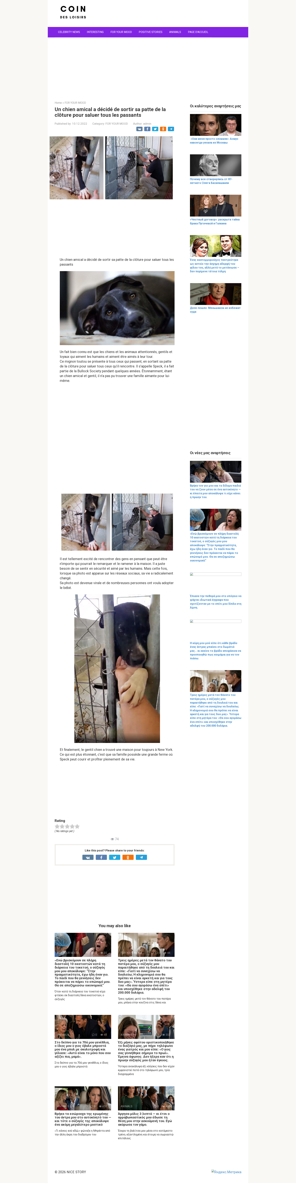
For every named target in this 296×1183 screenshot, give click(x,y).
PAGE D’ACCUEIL (198, 32)
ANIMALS (175, 32)
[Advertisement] (148, 67)
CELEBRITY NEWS (69, 32)
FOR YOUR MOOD (121, 32)
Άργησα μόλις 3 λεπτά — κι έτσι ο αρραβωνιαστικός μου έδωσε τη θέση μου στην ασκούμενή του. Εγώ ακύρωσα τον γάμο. (145, 1119)
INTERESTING (95, 32)
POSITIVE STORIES (150, 32)
